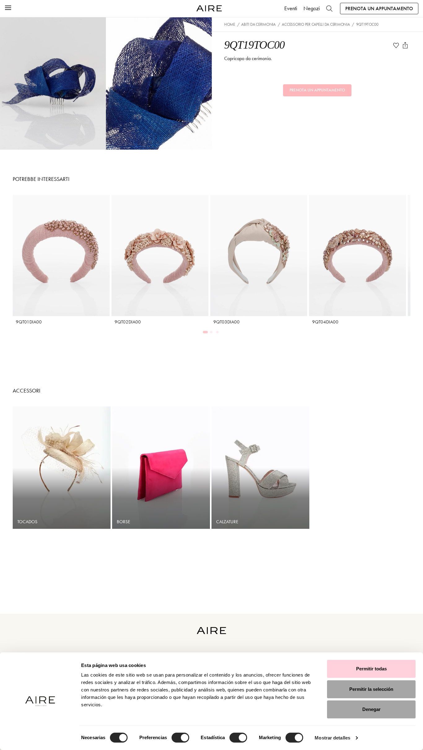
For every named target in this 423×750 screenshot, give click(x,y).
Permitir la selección (371, 689)
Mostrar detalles (332, 737)
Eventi (290, 8)
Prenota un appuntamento (379, 8)
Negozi (311, 8)
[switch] (180, 738)
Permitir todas (371, 668)
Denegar (371, 709)
